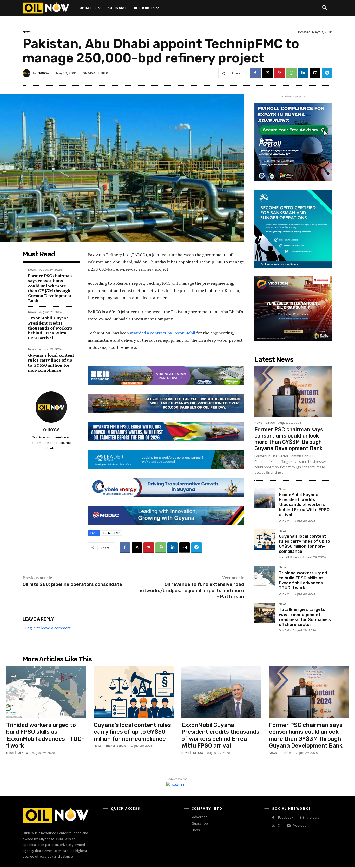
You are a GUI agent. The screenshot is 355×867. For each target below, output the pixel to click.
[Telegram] (327, 73)
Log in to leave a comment (48, 627)
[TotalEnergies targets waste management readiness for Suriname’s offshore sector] (264, 613)
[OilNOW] (27, 73)
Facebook (285, 817)
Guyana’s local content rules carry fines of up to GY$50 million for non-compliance (51, 362)
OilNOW (43, 73)
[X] (267, 73)
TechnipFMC (111, 533)
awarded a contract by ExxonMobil (162, 333)
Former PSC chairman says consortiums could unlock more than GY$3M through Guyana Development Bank (50, 288)
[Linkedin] (303, 73)
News (27, 32)
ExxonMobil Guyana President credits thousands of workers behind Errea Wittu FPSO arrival (50, 328)
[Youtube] (288, 825)
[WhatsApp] (291, 73)
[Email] (315, 73)
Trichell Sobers (289, 557)
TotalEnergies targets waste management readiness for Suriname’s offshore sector (305, 617)
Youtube (300, 825)
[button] (324, 8)
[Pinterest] (279, 73)
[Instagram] (302, 817)
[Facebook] (255, 73)
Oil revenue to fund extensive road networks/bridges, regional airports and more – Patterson (191, 590)
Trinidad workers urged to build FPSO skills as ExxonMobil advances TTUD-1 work (303, 581)
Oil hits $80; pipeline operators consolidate (72, 584)
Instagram (315, 817)
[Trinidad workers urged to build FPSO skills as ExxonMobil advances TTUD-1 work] (264, 576)
